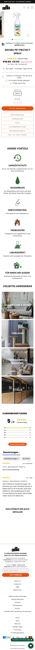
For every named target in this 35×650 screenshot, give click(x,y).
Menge (17, 99)
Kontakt (17, 608)
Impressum (17, 584)
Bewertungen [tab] (11, 452)
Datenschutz (17, 590)
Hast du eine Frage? (17, 135)
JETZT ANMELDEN (15, 575)
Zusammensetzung (17, 127)
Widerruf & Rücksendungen (17, 596)
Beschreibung (17, 115)
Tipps (17, 123)
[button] (17, 428)
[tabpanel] (17, 478)
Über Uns (17, 624)
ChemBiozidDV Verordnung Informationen (17, 611)
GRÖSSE (17, 90)
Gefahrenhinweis (17, 131)
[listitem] (15, 554)
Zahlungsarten (17, 605)
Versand (17, 602)
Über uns (17, 581)
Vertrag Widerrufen (17, 599)
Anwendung (17, 119)
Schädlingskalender (17, 633)
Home (17, 617)
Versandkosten (22, 64)
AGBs (17, 587)
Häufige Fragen (17, 627)
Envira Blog (17, 630)
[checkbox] (26, 458)
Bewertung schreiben (17, 444)
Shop (17, 620)
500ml (17, 93)
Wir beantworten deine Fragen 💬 (22, 639)
